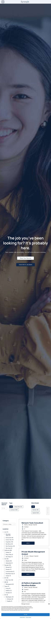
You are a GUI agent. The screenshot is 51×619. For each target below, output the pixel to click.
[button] (49, 604)
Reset (47, 511)
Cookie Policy (22, 617)
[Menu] (3, 2)
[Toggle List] (14, 524)
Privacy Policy (28, 617)
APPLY (28, 543)
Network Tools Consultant (32, 523)
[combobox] (8, 524)
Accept (25, 614)
